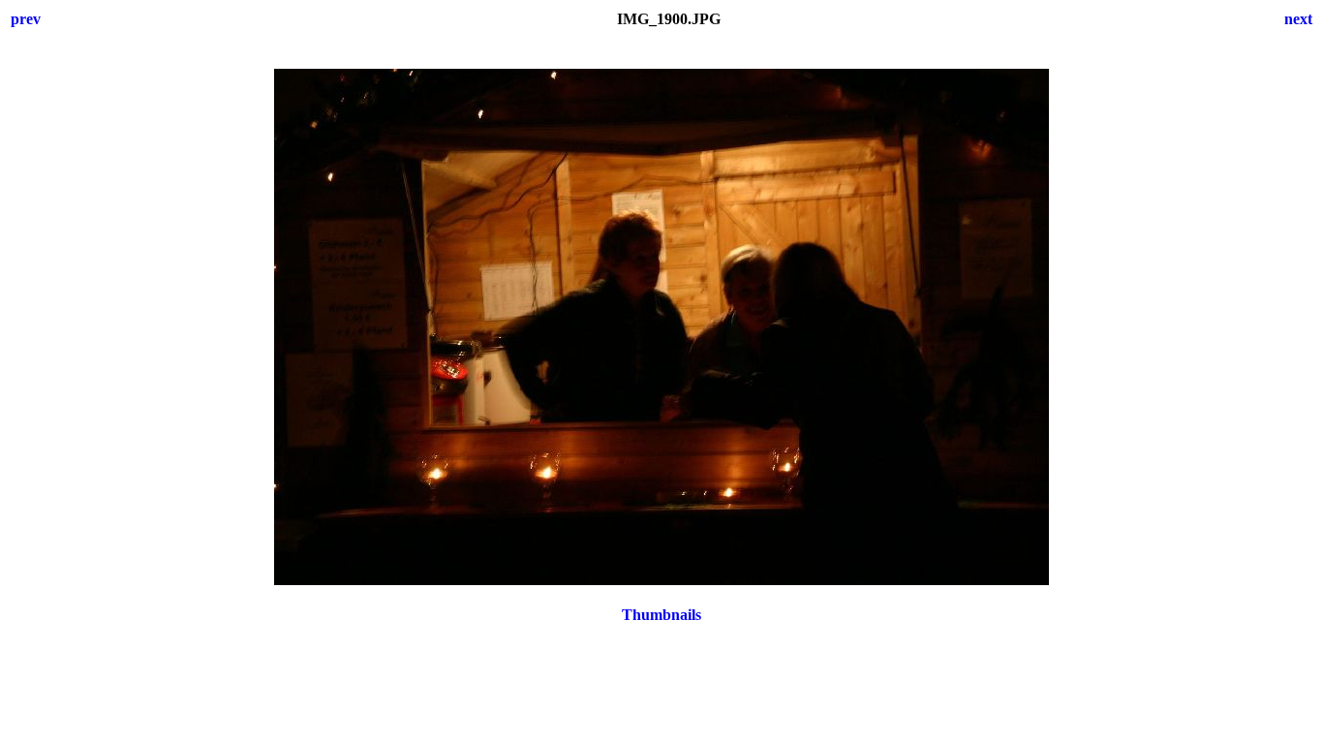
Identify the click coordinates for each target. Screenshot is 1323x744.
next (1298, 19)
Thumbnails (661, 614)
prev (26, 19)
